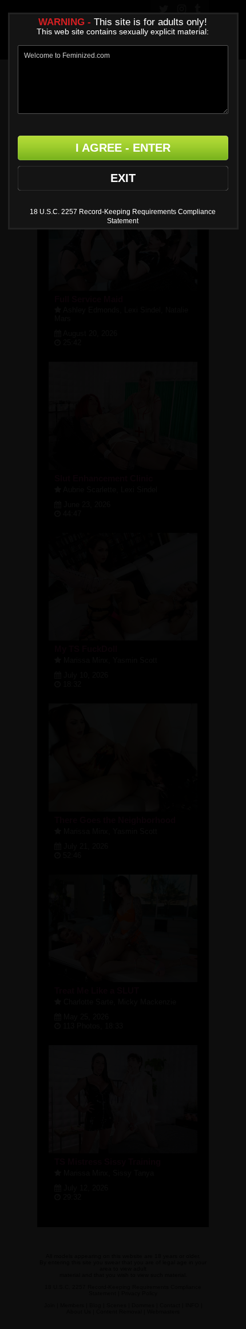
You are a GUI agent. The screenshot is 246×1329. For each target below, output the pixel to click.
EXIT (123, 178)
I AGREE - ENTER (123, 147)
